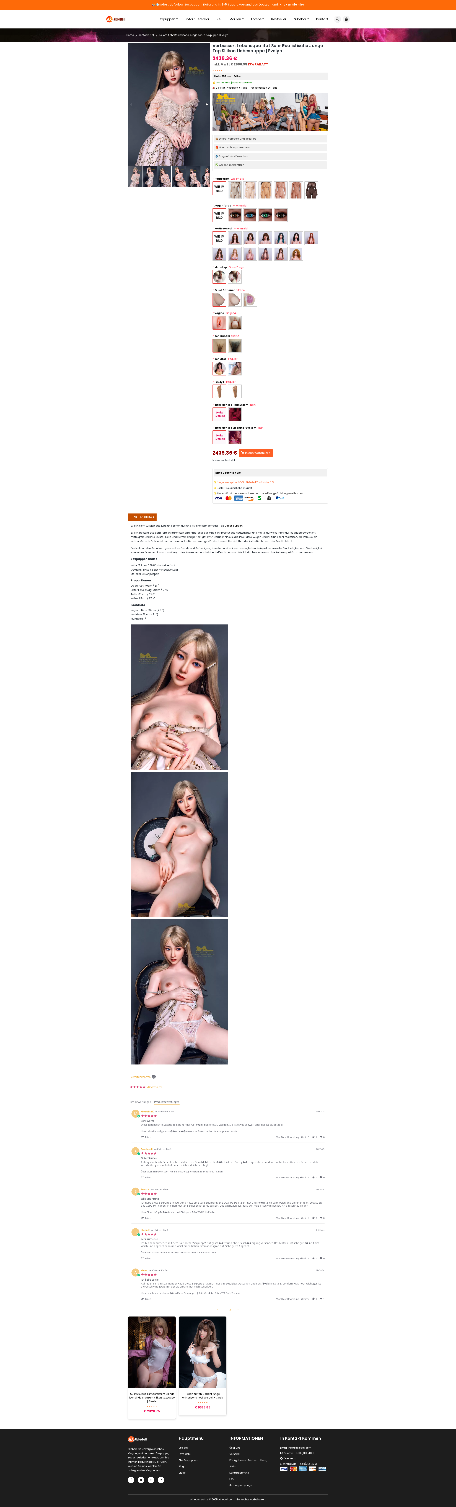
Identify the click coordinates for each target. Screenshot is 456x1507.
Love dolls (185, 1454)
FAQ (231, 1479)
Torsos (256, 19)
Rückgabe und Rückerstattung (248, 1460)
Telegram (289, 1458)
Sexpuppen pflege (240, 1485)
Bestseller (278, 19)
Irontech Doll (146, 35)
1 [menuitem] (226, 1309)
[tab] (140, 1102)
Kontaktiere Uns (239, 1472)
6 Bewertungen (154, 1086)
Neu (219, 19)
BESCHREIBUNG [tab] (142, 517)
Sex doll (183, 1448)
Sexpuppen (166, 19)
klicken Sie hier (292, 5)
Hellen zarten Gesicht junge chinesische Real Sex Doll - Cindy (202, 1395)
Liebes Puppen (234, 526)
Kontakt (322, 19)
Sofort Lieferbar (197, 19)
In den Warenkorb (257, 453)
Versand (234, 1454)
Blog (181, 1466)
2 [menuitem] (230, 1309)
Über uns (234, 1448)
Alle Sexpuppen (188, 1460)
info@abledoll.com (299, 1448)
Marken (235, 19)
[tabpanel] (228, 1209)
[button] (206, 104)
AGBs (232, 1466)
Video (182, 1472)
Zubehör (300, 19)
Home (130, 35)
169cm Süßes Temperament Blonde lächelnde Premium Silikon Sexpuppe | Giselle (152, 1397)
